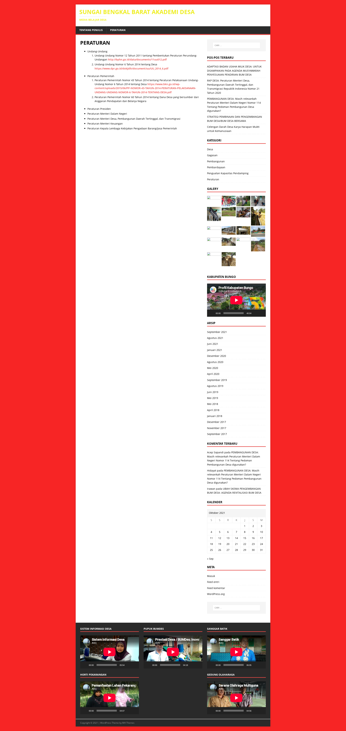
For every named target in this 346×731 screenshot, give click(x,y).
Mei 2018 (212, 404)
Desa (210, 149)
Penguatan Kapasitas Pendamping (228, 173)
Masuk (211, 576)
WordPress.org (216, 594)
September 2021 (217, 332)
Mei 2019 (212, 398)
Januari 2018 (214, 416)
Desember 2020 (216, 356)
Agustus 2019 (215, 386)
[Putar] (212, 313)
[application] (236, 300)
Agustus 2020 (215, 362)
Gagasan (212, 155)
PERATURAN (117, 30)
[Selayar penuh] (261, 313)
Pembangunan (216, 161)
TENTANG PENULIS (91, 30)
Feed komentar (216, 588)
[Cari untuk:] (236, 45)
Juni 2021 (212, 344)
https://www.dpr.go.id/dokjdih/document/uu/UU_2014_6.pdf (131, 68)
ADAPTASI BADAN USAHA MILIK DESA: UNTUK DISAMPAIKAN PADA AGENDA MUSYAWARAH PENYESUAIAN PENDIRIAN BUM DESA (234, 70)
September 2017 (217, 434)
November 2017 (216, 428)
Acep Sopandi (215, 452)
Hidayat (211, 470)
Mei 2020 (212, 368)
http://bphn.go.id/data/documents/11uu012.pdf (137, 59)
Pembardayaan (216, 167)
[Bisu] (255, 313)
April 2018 (213, 410)
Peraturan (213, 179)
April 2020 (213, 374)
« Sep (210, 558)
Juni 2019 (212, 392)
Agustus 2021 (215, 338)
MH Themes (128, 722)
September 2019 (217, 380)
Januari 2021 (214, 350)
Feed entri (213, 582)
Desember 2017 (216, 422)
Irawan (211, 488)
